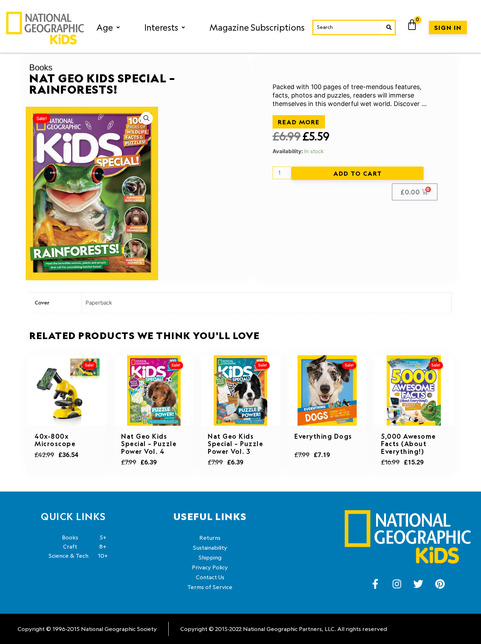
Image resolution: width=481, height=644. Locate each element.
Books (40, 67)
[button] (108, 27)
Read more (299, 122)
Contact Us (210, 577)
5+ (84, 537)
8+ (85, 546)
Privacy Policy (210, 567)
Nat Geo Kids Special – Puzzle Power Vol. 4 (148, 444)
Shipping (210, 557)
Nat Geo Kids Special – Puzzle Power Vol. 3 (235, 444)
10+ (78, 555)
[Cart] (412, 25)
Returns (209, 537)
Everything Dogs (323, 436)
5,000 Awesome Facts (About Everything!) (408, 444)
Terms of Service (209, 586)
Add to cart (357, 173)
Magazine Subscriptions (257, 27)
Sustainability (210, 547)
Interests (161, 27)
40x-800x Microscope (55, 440)
